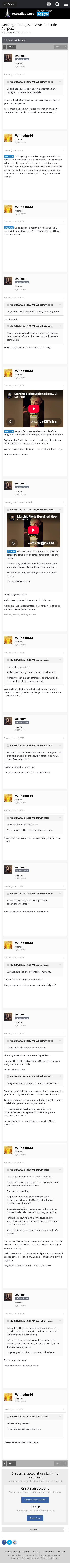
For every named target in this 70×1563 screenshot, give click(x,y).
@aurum (9, 156)
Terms (26, 1551)
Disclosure (48, 1551)
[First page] (4, 47)
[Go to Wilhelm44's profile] (8, 138)
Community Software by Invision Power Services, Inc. (35, 1558)
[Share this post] (63, 74)
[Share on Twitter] (9, 1542)
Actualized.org (12, 1551)
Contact (61, 1551)
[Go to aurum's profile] (8, 58)
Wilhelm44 (41, 81)
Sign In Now (35, 1518)
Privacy (36, 1551)
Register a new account (35, 1499)
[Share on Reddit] (14, 1542)
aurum (15, 32)
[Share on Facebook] (4, 1542)
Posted (14, 74)
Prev (11, 47)
